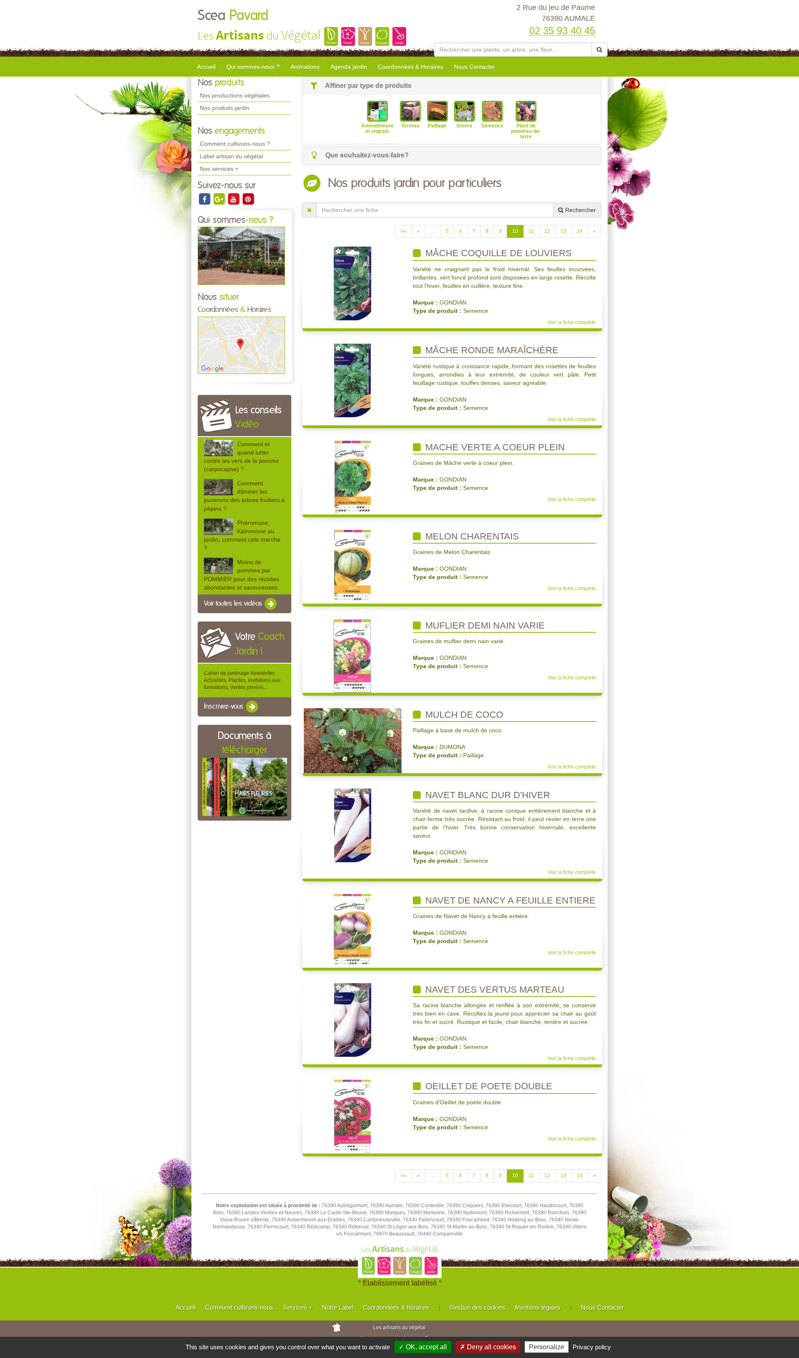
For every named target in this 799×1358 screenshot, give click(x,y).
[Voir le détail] (218, 448)
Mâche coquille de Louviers (497, 253)
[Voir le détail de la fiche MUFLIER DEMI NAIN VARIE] (352, 655)
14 (580, 231)
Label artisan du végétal (231, 156)
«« (404, 231)
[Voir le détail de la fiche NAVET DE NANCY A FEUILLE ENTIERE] (352, 930)
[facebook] (205, 199)
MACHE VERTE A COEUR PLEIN (494, 447)
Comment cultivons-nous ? (235, 143)
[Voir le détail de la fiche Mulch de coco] (353, 740)
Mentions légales (538, 1307)
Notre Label (337, 1307)
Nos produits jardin (224, 108)
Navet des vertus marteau (493, 989)
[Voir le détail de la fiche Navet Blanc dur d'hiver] (352, 825)
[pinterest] (248, 199)
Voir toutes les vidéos (234, 603)
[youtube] (234, 199)
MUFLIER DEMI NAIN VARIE (484, 625)
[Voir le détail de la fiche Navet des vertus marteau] (352, 1019)
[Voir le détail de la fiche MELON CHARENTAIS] (352, 566)
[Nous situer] (241, 345)
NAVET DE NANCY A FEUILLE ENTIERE (509, 900)
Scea (233, 16)
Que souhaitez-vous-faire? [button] (366, 155)
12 (547, 231)
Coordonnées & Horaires (410, 66)
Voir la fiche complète (572, 322)
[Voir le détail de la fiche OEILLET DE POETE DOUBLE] (352, 1116)
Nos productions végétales (235, 95)
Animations (305, 66)
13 (563, 231)
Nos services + (219, 168)
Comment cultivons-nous (239, 1307)
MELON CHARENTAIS (471, 536)
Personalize (546, 1347)
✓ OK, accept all (423, 1347)
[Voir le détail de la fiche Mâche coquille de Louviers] (352, 283)
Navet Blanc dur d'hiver (486, 795)
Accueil (206, 66)
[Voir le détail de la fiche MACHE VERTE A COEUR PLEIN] (353, 477)
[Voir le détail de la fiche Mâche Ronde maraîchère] (352, 380)
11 (531, 231)
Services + (298, 1307)
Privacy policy (592, 1347)
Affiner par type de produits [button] (368, 85)
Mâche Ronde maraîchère (490, 350)
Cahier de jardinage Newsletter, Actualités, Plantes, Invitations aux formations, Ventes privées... (242, 680)
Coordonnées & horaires (396, 1307)
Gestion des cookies (477, 1307)
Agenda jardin (348, 66)
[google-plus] (219, 199)
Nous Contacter (474, 66)
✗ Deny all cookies (488, 1347)
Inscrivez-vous (224, 707)
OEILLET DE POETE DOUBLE (487, 1086)
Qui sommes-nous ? (253, 66)
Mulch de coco (463, 714)
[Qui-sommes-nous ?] (241, 255)
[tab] (451, 86)
